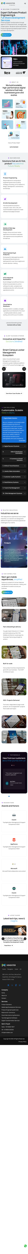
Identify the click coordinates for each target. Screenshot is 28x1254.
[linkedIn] (8, 985)
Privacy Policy (22, 1041)
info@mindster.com (7, 1032)
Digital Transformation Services (11, 1020)
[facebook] (16, 985)
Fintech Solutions (7, 1004)
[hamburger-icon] (24, 3)
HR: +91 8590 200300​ (8, 1030)
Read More (7, 945)
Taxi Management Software (9, 1018)
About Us (4, 995)
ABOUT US (15, 82)
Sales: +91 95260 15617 (8, 1027)
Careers (4, 998)
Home (3, 993)
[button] (25, 547)
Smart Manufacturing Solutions (11, 1015)
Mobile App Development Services (11, 1007)
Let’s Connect (14, 147)
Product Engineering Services (10, 1010)
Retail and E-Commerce (8, 1012)
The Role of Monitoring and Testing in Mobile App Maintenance (12, 940)
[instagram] (19, 985)
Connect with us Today (14, 325)
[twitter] (12, 985)
